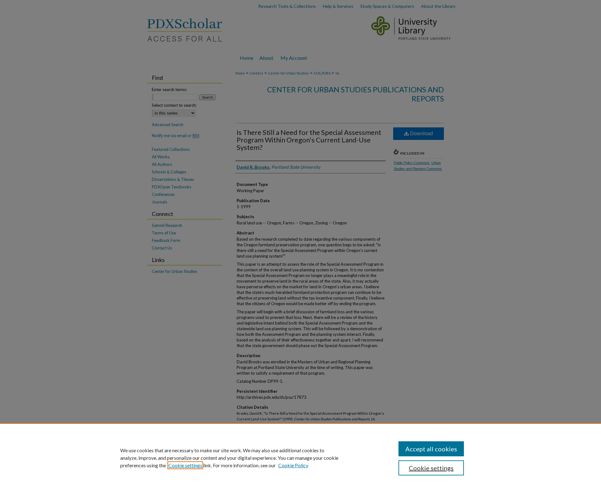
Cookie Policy (293, 465)
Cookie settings (185, 465)
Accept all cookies (431, 449)
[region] (300, 457)
